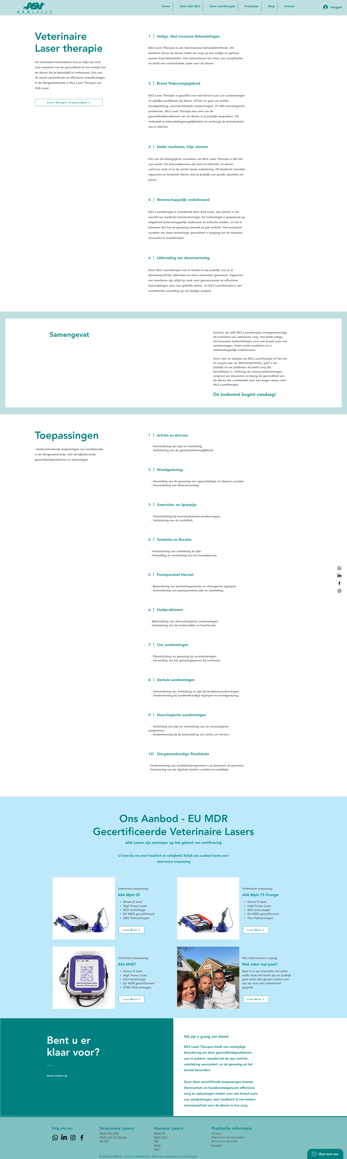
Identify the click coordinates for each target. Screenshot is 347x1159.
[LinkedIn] (339, 575)
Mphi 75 (159, 1133)
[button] (249, 6)
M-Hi (157, 1145)
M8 (156, 1141)
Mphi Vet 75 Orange (113, 1137)
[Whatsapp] (339, 568)
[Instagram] (339, 591)
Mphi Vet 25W (109, 1133)
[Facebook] (339, 583)
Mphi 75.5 (161, 1137)
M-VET (104, 1141)
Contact (216, 1145)
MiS (156, 1149)
